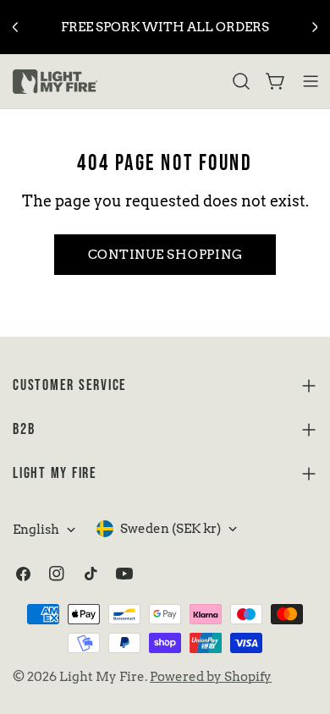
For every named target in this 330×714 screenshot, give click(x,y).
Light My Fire (102, 676)
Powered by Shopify (211, 676)
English (36, 529)
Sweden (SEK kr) (170, 528)
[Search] (241, 81)
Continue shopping (165, 254)
